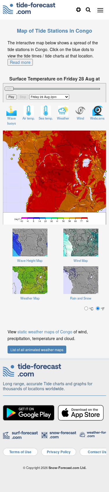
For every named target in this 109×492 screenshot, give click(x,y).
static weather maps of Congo (44, 332)
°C (91, 308)
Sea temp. (46, 118)
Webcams (97, 118)
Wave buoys (11, 120)
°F (102, 308)
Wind (80, 118)
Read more (20, 62)
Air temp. (28, 118)
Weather (63, 118)
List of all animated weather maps (36, 349)
